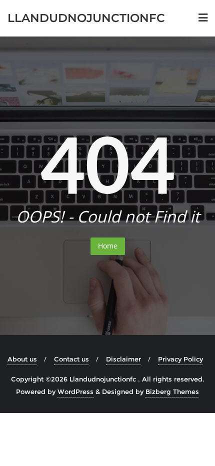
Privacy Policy (180, 359)
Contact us (71, 359)
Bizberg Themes (172, 392)
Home (108, 245)
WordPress (76, 392)
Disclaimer (123, 359)
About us (22, 359)
